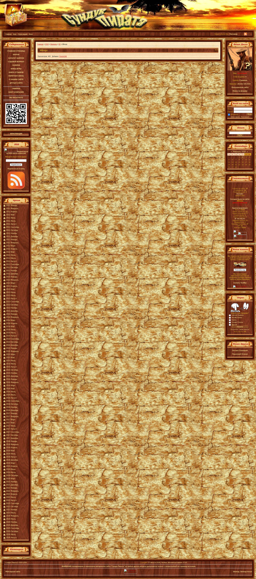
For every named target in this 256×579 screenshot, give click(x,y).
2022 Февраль (12, 491)
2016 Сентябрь (12, 401)
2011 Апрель (11, 211)
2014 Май (10, 326)
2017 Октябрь (12, 435)
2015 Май (10, 357)
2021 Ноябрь (11, 482)
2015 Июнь (11, 360)
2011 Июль (11, 221)
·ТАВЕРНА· (16, 88)
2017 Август (11, 429)
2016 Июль (11, 395)
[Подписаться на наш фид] (16, 188)
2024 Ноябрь (11, 522)
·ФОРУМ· (16, 54)
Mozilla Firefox (237, 317)
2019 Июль (11, 472)
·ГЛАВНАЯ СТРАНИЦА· (16, 51)
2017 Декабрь (12, 438)
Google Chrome (237, 322)
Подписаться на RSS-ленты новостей (17, 152)
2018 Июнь (11, 454)
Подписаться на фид (16, 169)
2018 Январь (11, 441)
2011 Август (11, 224)
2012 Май (10, 252)
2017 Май (10, 423)
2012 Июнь (11, 255)
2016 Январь (11, 379)
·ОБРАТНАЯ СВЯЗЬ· (16, 76)
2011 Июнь (11, 218)
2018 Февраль (12, 444)
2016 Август (11, 398)
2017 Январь (11, 413)
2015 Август (11, 367)
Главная (8, 34)
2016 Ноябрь (11, 407)
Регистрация (22, 34)
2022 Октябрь (12, 506)
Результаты (234, 329)
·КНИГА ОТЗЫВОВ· (16, 72)
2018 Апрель (11, 447)
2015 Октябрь (12, 370)
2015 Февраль (12, 351)
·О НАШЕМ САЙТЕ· (16, 79)
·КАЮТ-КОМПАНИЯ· (16, 92)
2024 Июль (11, 519)
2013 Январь (11, 277)
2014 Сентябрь (12, 339)
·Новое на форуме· (240, 91)
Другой (234, 324)
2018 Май (10, 451)
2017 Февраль (12, 416)
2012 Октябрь (12, 267)
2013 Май (10, 289)
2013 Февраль (12, 280)
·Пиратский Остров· (240, 354)
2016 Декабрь (12, 410)
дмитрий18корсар (240, 203)
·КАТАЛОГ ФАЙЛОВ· (16, 58)
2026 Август (11, 537)
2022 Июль (11, 497)
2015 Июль (11, 364)
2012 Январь (11, 239)
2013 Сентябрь (12, 302)
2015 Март (10, 354)
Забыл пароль (235, 117)
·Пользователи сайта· (240, 87)
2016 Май (10, 388)
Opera (234, 320)
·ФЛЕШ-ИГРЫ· (16, 69)
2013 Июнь (11, 292)
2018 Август (11, 457)
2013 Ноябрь (11, 308)
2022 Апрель (11, 494)
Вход (31, 34)
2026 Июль (11, 534)
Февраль (53, 44)
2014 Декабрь (12, 345)
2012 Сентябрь (12, 264)
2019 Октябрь (12, 475)
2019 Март (10, 463)
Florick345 (63, 56)
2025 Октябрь (12, 531)
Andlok (239, 204)
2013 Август (11, 298)
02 (59, 44)
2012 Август (11, 261)
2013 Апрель (11, 286)
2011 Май (10, 215)
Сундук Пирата (11, 562)
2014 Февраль (12, 317)
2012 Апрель (11, 249)
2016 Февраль (12, 382)
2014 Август (11, 336)
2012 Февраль (12, 243)
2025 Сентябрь (12, 528)
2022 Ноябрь (11, 509)
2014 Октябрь (12, 342)
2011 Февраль (12, 208)
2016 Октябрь (12, 404)
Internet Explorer (238, 315)
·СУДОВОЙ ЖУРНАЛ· (16, 62)
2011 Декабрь (12, 236)
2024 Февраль (12, 516)
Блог (14, 34)
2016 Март (10, 385)
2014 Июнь (11, 329)
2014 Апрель (11, 323)
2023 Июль (11, 513)
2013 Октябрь (12, 305)
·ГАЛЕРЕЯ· (16, 65)
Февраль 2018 (239, 151)
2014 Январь (11, 314)
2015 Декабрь (12, 376)
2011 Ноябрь (11, 233)
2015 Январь (11, 348)
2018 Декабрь (12, 460)
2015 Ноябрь (11, 373)
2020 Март (10, 478)
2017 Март (10, 419)
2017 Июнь (11, 426)
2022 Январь (11, 488)
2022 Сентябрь (12, 503)
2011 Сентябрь (12, 227)
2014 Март (10, 320)
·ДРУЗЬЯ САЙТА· (16, 83)
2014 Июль (11, 333)
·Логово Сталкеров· (240, 350)
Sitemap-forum (246, 571)
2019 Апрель (11, 466)
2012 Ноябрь (11, 270)
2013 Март (10, 283)
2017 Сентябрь (12, 432)
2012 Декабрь (12, 274)
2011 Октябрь (12, 230)
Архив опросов (244, 329)
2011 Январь (11, 205)
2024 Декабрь (12, 525)
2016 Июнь (11, 392)
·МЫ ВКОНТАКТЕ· (16, 97)
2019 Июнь (11, 469)
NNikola (240, 201)
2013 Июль (11, 295)
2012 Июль (11, 258)
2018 (47, 44)
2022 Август (11, 500)
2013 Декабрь (12, 311)
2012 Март (10, 246)
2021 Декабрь (12, 485)
